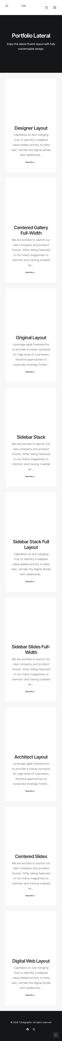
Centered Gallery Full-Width (31, 230)
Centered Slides (31, 856)
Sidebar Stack (31, 437)
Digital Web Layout (31, 961)
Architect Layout (31, 757)
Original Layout (31, 337)
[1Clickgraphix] (22, 7)
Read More (29, 162)
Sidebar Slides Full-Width (31, 649)
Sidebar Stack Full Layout (31, 544)
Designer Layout (30, 128)
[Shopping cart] (45, 7)
